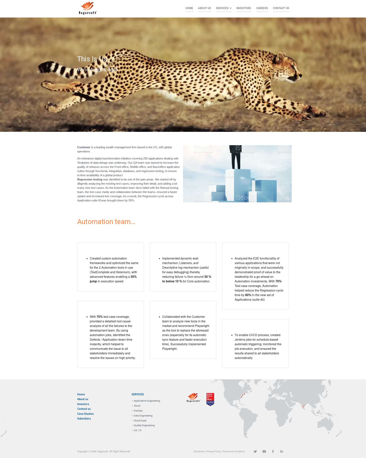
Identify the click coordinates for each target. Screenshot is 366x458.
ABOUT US (204, 8)
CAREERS (262, 8)
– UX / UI (136, 430)
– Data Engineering (142, 415)
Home (81, 394)
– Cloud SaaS (139, 420)
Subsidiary (84, 418)
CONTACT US (281, 8)
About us (82, 399)
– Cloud (136, 405)
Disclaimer (199, 451)
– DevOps (137, 410)
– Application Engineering (146, 400)
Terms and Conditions (233, 451)
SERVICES (222, 8)
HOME (189, 8)
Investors (83, 404)
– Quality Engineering (143, 425)
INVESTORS (243, 8)
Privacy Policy (213, 451)
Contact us (84, 408)
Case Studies (85, 413)
